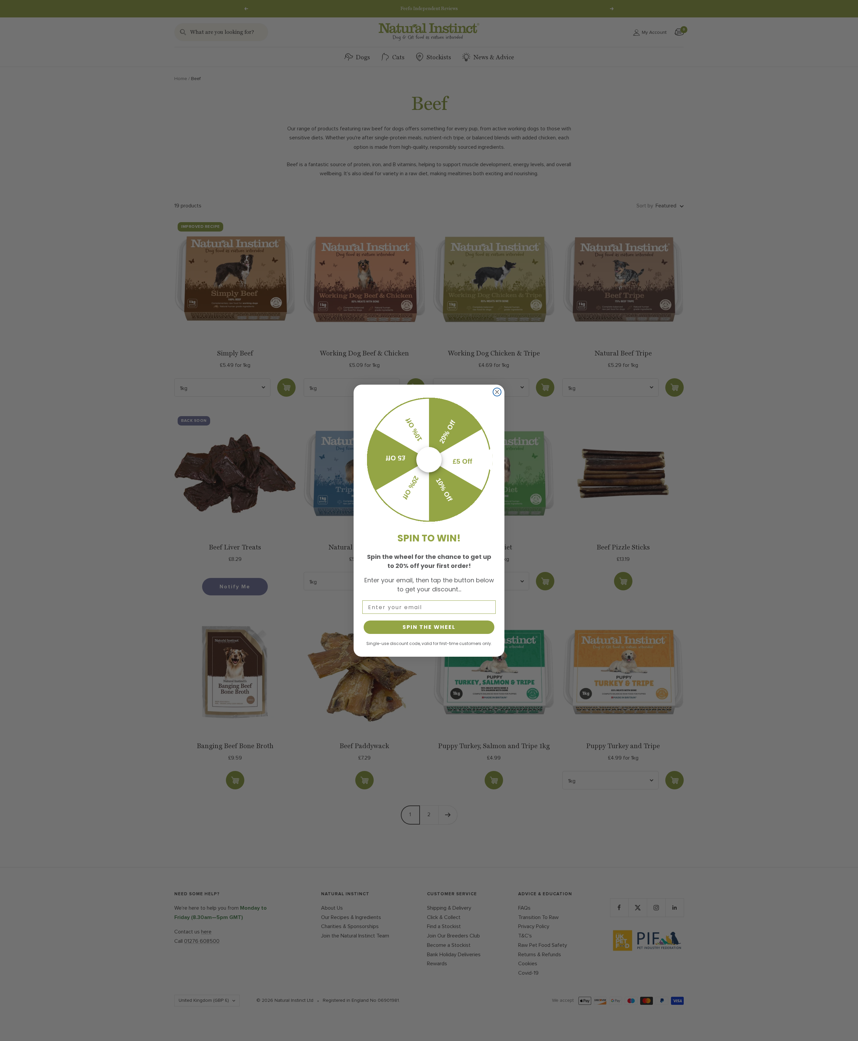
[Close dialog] (497, 392)
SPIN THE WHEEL (429, 627)
